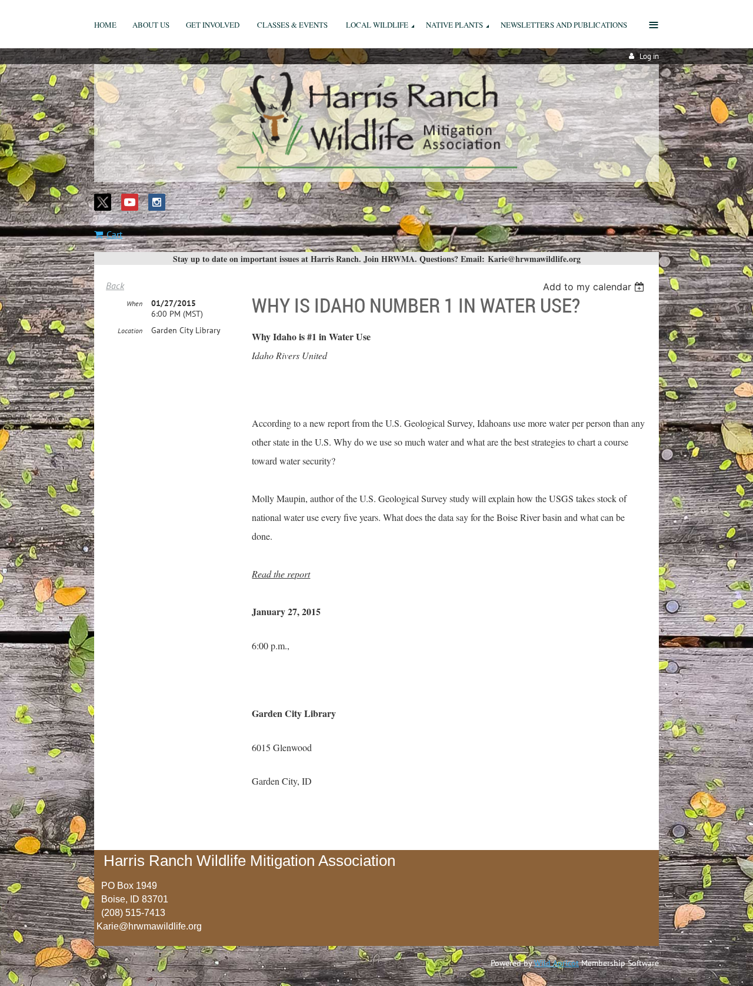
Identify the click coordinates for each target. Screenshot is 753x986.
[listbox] (595, 287)
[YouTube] (129, 202)
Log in (649, 56)
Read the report (281, 573)
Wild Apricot (556, 963)
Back (115, 285)
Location (130, 330)
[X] (102, 202)
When (134, 303)
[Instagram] (156, 202)
